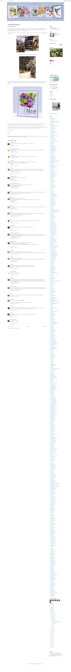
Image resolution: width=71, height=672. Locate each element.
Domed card (52, 233)
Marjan (11, 205)
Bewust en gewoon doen (54, 160)
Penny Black (52, 420)
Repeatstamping (52, 449)
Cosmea (51, 198)
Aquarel (51, 136)
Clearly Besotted (52, 195)
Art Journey (52, 140)
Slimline (51, 491)
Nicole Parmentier (13, 286)
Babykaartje (52, 145)
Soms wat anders (53, 500)
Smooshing (52, 493)
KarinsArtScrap (12, 271)
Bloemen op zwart (53, 172)
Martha (11, 197)
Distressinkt (52, 231)
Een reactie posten (12, 324)
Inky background (52, 319)
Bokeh (51, 177)
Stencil (51, 510)
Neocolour (52, 396)
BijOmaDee (52, 161)
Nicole (51, 95)
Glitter (51, 285)
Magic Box (52, 373)
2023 (51, 608)
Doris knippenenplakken (14, 183)
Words (51, 588)
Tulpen (51, 548)
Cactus (51, 180)
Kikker (51, 332)
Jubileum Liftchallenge (53, 322)
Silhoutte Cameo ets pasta (54, 485)
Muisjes (51, 392)
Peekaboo (52, 418)
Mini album (52, 384)
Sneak (51, 494)
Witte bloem (52, 584)
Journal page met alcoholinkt (55, 622)
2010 (51, 646)
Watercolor (52, 573)
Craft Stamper (52, 202)
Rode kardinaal (52, 456)
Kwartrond (52, 355)
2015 (51, 639)
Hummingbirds (52, 313)
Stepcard (51, 512)
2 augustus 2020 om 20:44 (14, 290)
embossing (52, 250)
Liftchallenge (52, 365)
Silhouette (52, 481)
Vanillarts (51, 557)
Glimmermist (52, 284)
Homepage (28, 326)
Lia (10, 219)
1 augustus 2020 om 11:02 (14, 180)
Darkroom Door (52, 212)
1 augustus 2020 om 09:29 (14, 173)
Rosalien (51, 94)
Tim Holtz (51, 540)
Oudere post (45, 326)
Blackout (51, 168)
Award (51, 143)
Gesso (51, 279)
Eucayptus (52, 261)
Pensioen (51, 421)
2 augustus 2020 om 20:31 (14, 283)
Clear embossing (53, 194)
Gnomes (51, 288)
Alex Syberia (52, 131)
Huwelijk (51, 314)
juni (52, 626)
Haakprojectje (52, 292)
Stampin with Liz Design (14, 148)
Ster (51, 513)
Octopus (51, 404)
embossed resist (52, 248)
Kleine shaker (52, 339)
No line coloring (52, 401)
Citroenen (51, 193)
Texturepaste (52, 536)
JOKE (11, 264)
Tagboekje (52, 527)
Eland (51, 244)
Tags (51, 529)
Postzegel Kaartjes (53, 438)
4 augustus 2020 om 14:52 (14, 303)
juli (51, 625)
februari (52, 631)
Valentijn (51, 556)
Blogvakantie (52, 175)
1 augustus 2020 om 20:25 (14, 238)
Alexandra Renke (53, 132)
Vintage (51, 565)
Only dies (51, 409)
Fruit (51, 274)
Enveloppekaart (52, 259)
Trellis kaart (52, 543)
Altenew (51, 133)
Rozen (51, 463)
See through (52, 474)
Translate (57, 29)
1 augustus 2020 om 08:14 (14, 152)
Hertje (51, 305)
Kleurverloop (52, 348)
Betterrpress (52, 159)
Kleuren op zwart (53, 342)
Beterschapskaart (53, 158)
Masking (51, 378)
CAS (51, 188)
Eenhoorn (51, 243)
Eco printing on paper (53, 242)
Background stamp (53, 149)
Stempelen (52, 508)
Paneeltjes (52, 412)
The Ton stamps (52, 539)
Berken (51, 153)
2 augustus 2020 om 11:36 (14, 261)
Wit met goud (52, 583)
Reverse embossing (53, 454)
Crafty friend (52, 203)
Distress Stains (52, 230)
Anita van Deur (12, 142)
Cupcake (51, 205)
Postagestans (52, 437)
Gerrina (11, 306)
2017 (51, 637)
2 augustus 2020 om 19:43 (14, 275)
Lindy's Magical (52, 369)
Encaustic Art (52, 257)
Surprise (51, 522)
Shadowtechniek (53, 476)
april (52, 629)
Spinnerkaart (52, 503)
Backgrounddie (52, 150)
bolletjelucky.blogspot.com (14, 233)
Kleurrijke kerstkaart (53, 347)
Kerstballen (52, 329)
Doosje (51, 235)
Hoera (51, 306)
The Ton (51, 538)
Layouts (51, 358)
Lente (51, 360)
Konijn (51, 351)
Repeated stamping (53, 448)
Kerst (51, 328)
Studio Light (52, 520)
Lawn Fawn (52, 357)
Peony (51, 422)
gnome (51, 287)
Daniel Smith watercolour (54, 211)
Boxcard (51, 178)
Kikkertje (51, 333)
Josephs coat (52, 321)
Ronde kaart (52, 458)
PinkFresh (52, 430)
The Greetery (52, 537)
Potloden (51, 439)
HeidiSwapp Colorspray (54, 301)
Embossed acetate (53, 247)
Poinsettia (51, 431)
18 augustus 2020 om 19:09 (14, 322)
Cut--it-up (51, 206)
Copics (51, 197)
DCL (51, 213)
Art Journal (52, 139)
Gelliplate (51, 277)
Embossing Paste (53, 252)
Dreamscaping (52, 240)
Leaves (51, 359)
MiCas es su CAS (53, 383)
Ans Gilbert (12, 225)
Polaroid (51, 432)
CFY (51, 189)
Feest (51, 265)
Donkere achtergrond (53, 234)
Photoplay (52, 423)
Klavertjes (51, 338)
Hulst (51, 312)
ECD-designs (52, 241)
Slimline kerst (52, 492)
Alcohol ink (52, 127)
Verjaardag (52, 561)
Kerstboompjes (52, 330)
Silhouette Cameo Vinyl (54, 483)
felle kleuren (52, 266)
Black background (53, 166)
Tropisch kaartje (52, 545)
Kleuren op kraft (52, 341)
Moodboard (52, 391)
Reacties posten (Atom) (15, 328)
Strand (51, 517)
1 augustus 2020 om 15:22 (14, 216)
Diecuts (51, 220)
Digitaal (51, 222)
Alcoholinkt (52, 130)
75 (50, 123)
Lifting (51, 366)
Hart (51, 296)
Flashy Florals (52, 268)
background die (52, 148)
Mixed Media (52, 387)
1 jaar (51, 117)
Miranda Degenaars (53, 386)
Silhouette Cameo (53, 482)
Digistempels (52, 221)
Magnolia (51, 374)
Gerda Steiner (52, 278)
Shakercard (52, 477)
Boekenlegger (52, 176)
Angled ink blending (53, 135)
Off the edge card (53, 405)
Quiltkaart (51, 444)
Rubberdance (52, 464)
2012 (51, 643)
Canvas (51, 184)
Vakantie (51, 553)
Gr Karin (11, 273)
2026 (51, 604)
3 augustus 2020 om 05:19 (14, 296)
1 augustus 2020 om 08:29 (14, 157)
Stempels (51, 509)
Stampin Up (52, 504)
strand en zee (52, 518)
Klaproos (51, 337)
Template (51, 534)
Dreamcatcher (52, 239)
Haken (51, 294)
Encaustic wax (52, 258)
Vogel (51, 566)
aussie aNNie (12, 155)
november (53, 614)
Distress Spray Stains (53, 229)
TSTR (51, 546)
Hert (51, 304)
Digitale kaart (52, 224)
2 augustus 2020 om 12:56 (14, 268)
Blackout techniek (53, 169)
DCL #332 (52, 619)
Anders (51, 134)
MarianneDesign (53, 377)
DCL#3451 (52, 214)
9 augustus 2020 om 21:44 (14, 316)
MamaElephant (52, 375)
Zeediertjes (52, 591)
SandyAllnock (52, 466)
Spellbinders (52, 502)
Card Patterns (52, 185)
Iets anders (52, 315)
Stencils (51, 511)
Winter (51, 582)
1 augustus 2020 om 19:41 (14, 230)
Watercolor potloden (53, 574)
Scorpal (51, 472)
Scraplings (52, 473)
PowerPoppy (52, 440)
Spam (51, 501)
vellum (51, 558)
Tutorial (51, 549)
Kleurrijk (51, 346)
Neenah (51, 395)
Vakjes (51, 555)
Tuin (51, 547)
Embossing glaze (53, 251)
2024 (51, 607)
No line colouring (53, 402)
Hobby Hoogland (12, 176)
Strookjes (51, 519)
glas (51, 283)
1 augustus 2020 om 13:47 (14, 202)
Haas (51, 293)
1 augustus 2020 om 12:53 (14, 194)
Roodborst (52, 459)
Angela (11, 299)
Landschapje (52, 356)
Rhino (51, 455)
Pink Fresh (52, 428)
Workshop (52, 589)
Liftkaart (51, 367)
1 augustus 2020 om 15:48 (14, 222)
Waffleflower (52, 571)
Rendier (51, 447)
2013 (51, 642)
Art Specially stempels (53, 141)
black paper (52, 167)
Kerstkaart (52, 331)
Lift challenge (52, 364)
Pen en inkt (52, 419)
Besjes (51, 154)
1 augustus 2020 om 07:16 (14, 145)
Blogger (42, 663)
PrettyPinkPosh (52, 441)
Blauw (51, 170)
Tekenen (51, 530)
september (53, 617)
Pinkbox (51, 429)
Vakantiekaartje (52, 554)
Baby (51, 144)
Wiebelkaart (52, 580)
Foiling (51, 270)
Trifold (51, 544)
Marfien (11, 250)
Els (10, 293)
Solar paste (52, 499)
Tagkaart (51, 528)
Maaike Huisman (12, 319)
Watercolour (52, 575)
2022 (51, 609)
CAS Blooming (53, 623)
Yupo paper (52, 590)
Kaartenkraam (12, 241)
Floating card (52, 269)
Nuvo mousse (52, 403)
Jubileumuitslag (52, 323)
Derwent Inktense (53, 216)
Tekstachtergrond (53, 531)
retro (51, 453)
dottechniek (52, 238)
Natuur (51, 394)
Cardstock (52, 186)
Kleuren (51, 340)
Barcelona (52, 152)
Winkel (51, 581)
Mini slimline (52, 385)
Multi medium (52, 393)
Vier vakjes (52, 564)
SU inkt (51, 521)
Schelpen (51, 467)
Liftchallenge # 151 (54, 621)
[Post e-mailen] (24, 136)
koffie (51, 350)
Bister (51, 163)
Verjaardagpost (52, 562)
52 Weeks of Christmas (53, 121)
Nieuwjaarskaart (52, 400)
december (53, 613)
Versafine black (52, 563)
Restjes (51, 450)
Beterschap (52, 157)
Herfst (51, 302)
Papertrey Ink (52, 413)
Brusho (51, 179)
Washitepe (52, 572)
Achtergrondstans (53, 125)
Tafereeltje (52, 525)
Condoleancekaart (53, 196)
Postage (51, 436)
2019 (51, 634)
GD (50, 276)
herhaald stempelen (53, 303)
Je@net (11, 160)
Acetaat (51, 124)
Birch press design (53, 162)
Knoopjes (51, 349)
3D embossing (52, 118)
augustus (52, 618)
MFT (51, 382)
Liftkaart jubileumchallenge (54, 368)
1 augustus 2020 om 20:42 (14, 247)
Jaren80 (51, 320)
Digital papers (52, 223)
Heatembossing (52, 297)
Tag (51, 526)
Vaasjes (51, 552)
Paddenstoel (52, 410)
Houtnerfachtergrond (53, 311)
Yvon (51, 96)
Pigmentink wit (52, 427)
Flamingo (51, 267)
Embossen (52, 249)
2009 (51, 647)
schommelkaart (52, 468)
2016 (51, 638)
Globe (51, 286)
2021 (51, 611)
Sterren (51, 516)
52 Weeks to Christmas (53, 122)
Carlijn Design (52, 187)
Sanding (51, 465)
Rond (51, 457)
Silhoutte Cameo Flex (53, 486)
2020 (51, 612)
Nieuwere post (10, 326)
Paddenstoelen (52, 411)
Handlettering (52, 295)
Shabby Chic (52, 475)
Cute (51, 207)
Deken (51, 215)
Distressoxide (52, 232)
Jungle (51, 324)
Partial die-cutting (53, 414)
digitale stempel (52, 225)
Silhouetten (52, 484)
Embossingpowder (53, 256)
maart (52, 630)
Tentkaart (51, 535)
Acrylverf (51, 126)
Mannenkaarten (52, 376)
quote (51, 445)
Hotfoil (51, 310)
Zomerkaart (52, 593)
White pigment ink (53, 579)
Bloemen (51, 171)
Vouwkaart (52, 570)
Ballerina (51, 151)
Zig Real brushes (53, 592)
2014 (51, 641)
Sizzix (51, 490)
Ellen (8, 32)
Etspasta (51, 260)
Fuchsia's (51, 275)
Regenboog (52, 446)
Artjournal (51, 142)
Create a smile (52, 204)
